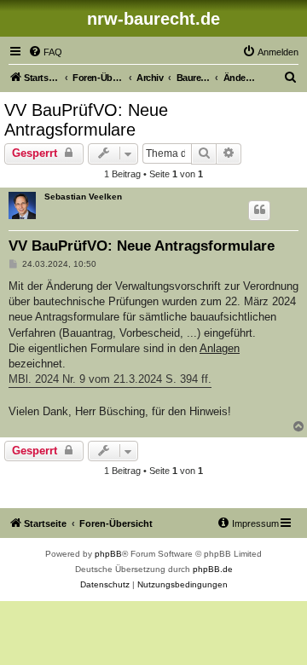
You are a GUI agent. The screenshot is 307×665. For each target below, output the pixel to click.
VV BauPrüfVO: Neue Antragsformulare (86, 120)
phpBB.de (213, 569)
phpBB (108, 553)
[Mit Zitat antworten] (259, 210)
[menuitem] (45, 52)
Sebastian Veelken (83, 196)
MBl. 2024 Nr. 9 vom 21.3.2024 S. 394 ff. (110, 379)
